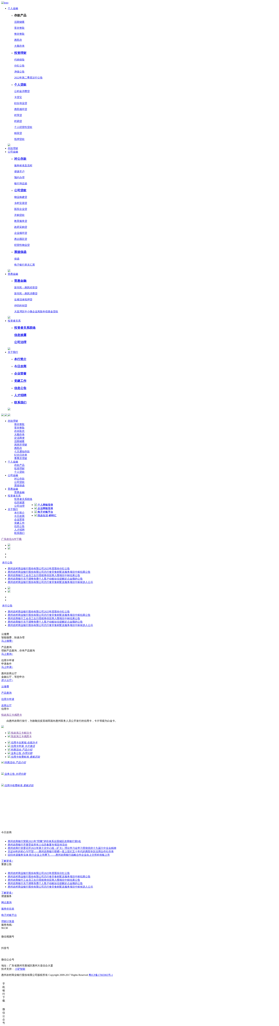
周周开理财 (20, 444)
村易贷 (18, 121)
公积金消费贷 (22, 91)
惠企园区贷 (20, 239)
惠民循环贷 (20, 109)
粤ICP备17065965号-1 (101, 975)
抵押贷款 (19, 139)
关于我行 (13, 352)
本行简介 (19, 512)
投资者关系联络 (23, 499)
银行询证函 (20, 183)
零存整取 (19, 28)
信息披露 (19, 502)
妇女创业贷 (20, 103)
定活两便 (19, 438)
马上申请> (7, 667)
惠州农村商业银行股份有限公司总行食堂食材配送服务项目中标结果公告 (49, 572)
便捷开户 (19, 171)
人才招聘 (19, 529)
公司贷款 (19, 482)
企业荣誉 (19, 519)
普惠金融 (13, 274)
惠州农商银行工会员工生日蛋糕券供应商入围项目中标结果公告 (44, 575)
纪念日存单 (20, 455)
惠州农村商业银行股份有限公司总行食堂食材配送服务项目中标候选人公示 (50, 582)
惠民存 (18, 40)
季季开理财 (20, 458)
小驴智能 (20, 969)
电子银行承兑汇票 (24, 264)
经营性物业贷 (22, 245)
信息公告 (19, 526)
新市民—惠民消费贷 (25, 293)
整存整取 (19, 34)
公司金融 (13, 151)
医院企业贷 (20, 209)
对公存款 (19, 478)
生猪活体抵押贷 (23, 299)
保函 (16, 258)
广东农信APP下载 (11, 539)
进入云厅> (7, 680)
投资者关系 (14, 320)
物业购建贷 (20, 197)
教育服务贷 (20, 221)
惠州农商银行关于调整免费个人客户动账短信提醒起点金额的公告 (45, 578)
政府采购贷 (20, 227)
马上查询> (7, 654)
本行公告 (7, 562)
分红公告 (19, 65)
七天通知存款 (22, 451)
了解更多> (7, 860)
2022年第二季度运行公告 (28, 77)
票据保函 (19, 485)
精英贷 (18, 133)
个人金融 (13, 8)
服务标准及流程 (23, 165)
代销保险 (19, 59)
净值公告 (19, 71)
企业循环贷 (20, 233)
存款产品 (19, 465)
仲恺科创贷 (20, 305)
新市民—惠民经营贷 (25, 287)
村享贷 (18, 115)
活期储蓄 (19, 22)
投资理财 (19, 468)
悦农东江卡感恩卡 (11, 714)
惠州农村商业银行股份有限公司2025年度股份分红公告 (39, 568)
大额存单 (19, 46)
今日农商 (19, 516)
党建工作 (19, 522)
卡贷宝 (18, 97)
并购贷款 (19, 215)
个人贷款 (19, 472)
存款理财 (13, 148)
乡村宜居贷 (20, 203)
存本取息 (19, 431)
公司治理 (19, 506)
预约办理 (19, 177)
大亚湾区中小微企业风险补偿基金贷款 (36, 311)
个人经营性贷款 (23, 127)
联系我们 (19, 533)
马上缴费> (7, 640)
